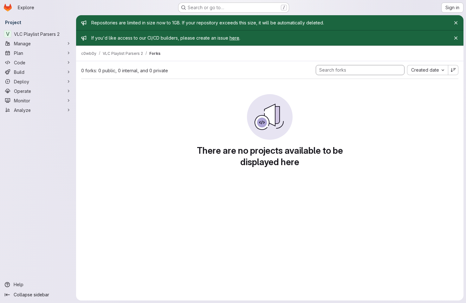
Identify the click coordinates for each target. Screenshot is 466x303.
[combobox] (427, 70)
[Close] (456, 23)
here (234, 38)
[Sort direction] (453, 70)
